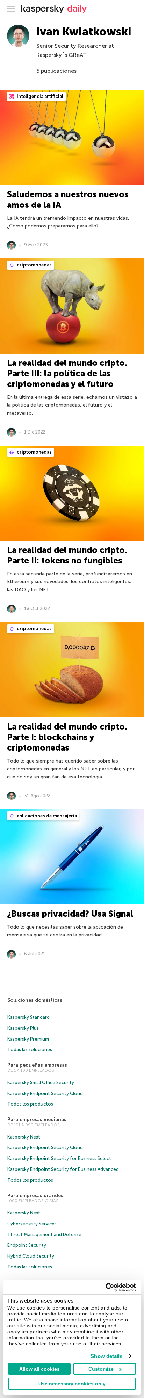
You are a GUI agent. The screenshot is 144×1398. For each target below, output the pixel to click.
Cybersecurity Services (32, 1223)
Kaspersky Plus (23, 1028)
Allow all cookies (39, 1369)
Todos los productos (30, 1104)
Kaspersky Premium (28, 1039)
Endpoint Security (26, 1245)
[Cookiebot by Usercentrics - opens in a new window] (105, 1287)
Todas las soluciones (29, 1049)
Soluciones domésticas (34, 1000)
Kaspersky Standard (28, 1017)
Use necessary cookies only (72, 1383)
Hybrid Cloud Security (30, 1256)
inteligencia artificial (39, 96)
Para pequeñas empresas (37, 1065)
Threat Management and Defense (44, 1234)
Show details (106, 1356)
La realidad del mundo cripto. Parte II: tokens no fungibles (67, 555)
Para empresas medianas (36, 1119)
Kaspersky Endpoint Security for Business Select (59, 1158)
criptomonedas (34, 265)
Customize (101, 1369)
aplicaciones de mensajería (46, 815)
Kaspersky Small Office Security (40, 1082)
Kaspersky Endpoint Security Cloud (45, 1093)
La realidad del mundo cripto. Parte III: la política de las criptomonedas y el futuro (67, 373)
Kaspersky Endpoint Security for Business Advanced (63, 1169)
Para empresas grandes (35, 1196)
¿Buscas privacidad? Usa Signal (70, 914)
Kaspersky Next (23, 1137)
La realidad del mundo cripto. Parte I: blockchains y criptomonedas (67, 737)
